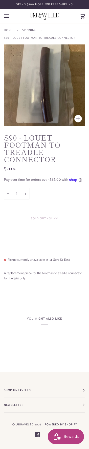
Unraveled (25, 424)
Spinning (29, 30)
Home (8, 30)
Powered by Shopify (61, 424)
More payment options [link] (19, 248)
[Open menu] (11, 16)
